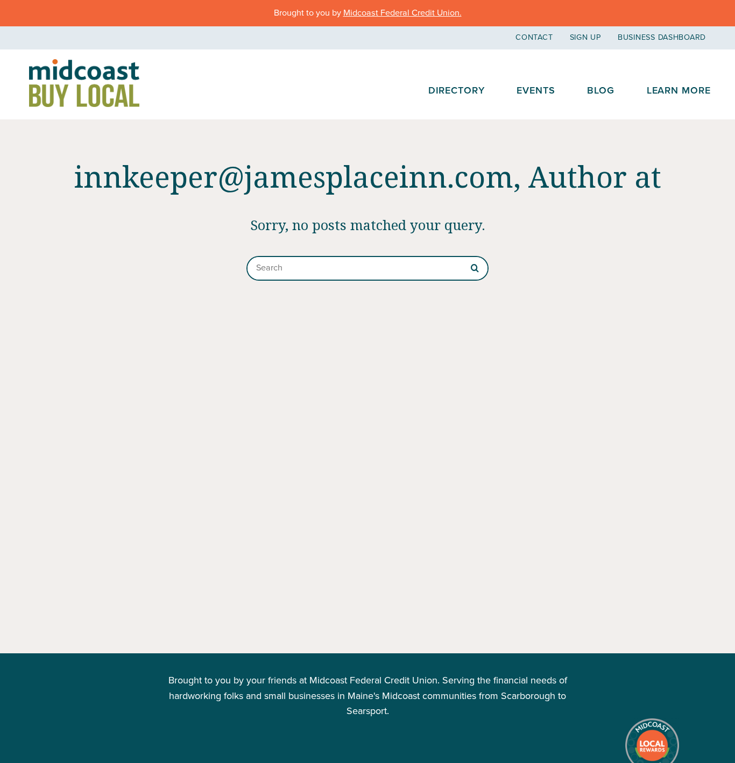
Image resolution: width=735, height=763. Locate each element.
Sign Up (585, 37)
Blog (600, 90)
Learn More (679, 90)
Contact (534, 37)
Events (536, 90)
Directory (456, 90)
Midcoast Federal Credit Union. (402, 13)
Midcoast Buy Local (84, 83)
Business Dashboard (662, 37)
